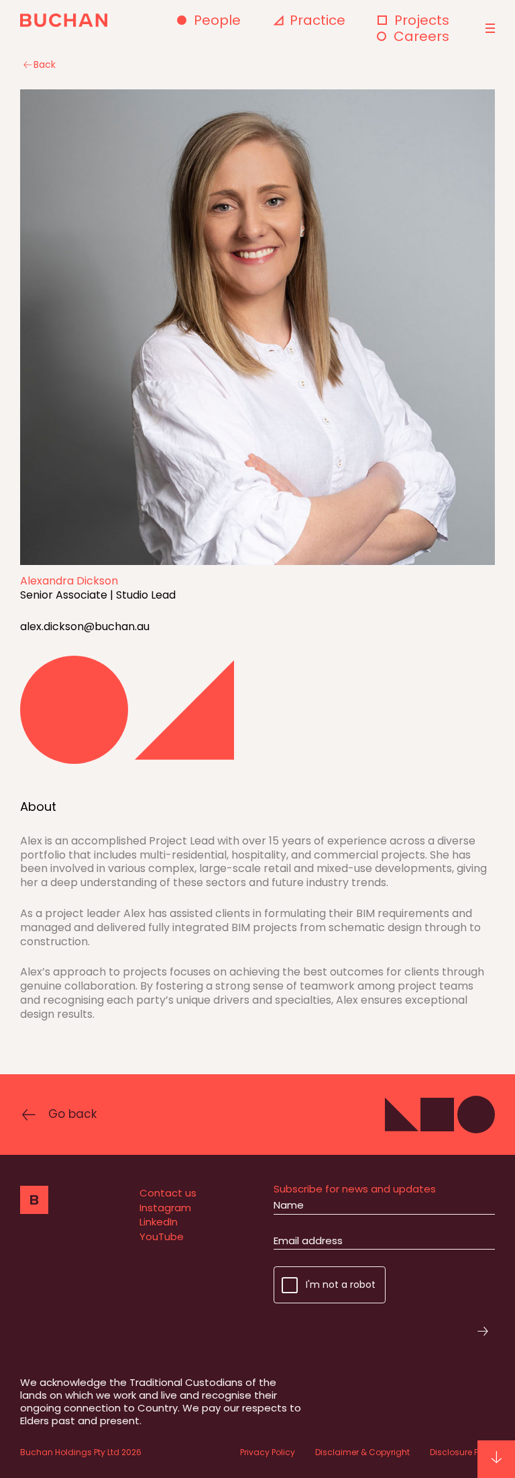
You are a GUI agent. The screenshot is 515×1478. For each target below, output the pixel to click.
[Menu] (488, 28)
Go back (72, 1114)
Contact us (167, 1193)
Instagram (165, 1208)
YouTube (161, 1236)
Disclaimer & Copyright (362, 1452)
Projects (421, 20)
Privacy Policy (267, 1452)
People (217, 20)
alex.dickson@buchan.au (85, 626)
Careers (421, 36)
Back (45, 65)
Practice (317, 20)
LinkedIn (158, 1222)
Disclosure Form (462, 1452)
